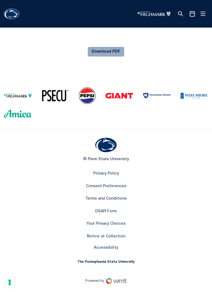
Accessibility (106, 248)
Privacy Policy (106, 173)
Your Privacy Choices (106, 224)
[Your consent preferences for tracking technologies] (9, 282)
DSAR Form (106, 211)
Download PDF (106, 51)
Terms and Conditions (106, 198)
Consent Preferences (106, 186)
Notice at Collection (106, 236)
